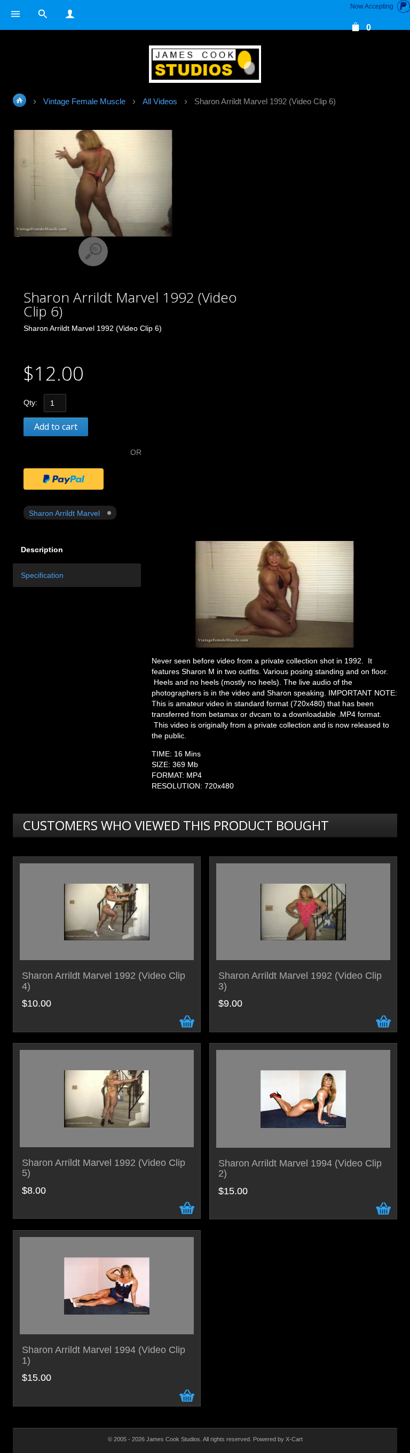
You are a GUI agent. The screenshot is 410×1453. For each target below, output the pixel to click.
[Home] (205, 64)
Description (42, 549)
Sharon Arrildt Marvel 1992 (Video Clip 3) (300, 981)
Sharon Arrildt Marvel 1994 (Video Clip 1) (103, 1355)
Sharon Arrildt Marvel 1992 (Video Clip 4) (103, 981)
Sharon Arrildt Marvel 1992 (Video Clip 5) (103, 1168)
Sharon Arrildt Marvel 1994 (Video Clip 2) (300, 1168)
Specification (42, 575)
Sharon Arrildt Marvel (64, 513)
